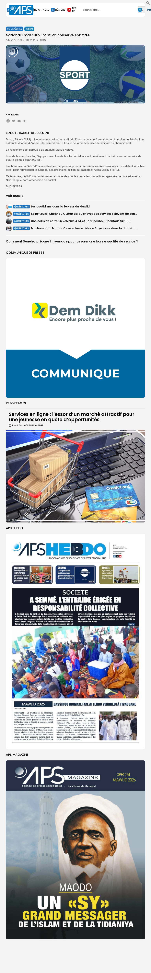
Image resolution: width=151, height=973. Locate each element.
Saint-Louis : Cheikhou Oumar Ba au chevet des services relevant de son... (84, 214)
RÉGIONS (60, 9)
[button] (148, 4)
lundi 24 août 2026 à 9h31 (27, 425)
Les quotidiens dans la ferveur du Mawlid (60, 206)
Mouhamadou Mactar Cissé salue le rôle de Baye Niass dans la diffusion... (84, 228)
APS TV (74, 9)
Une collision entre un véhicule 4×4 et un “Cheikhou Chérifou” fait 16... (80, 221)
